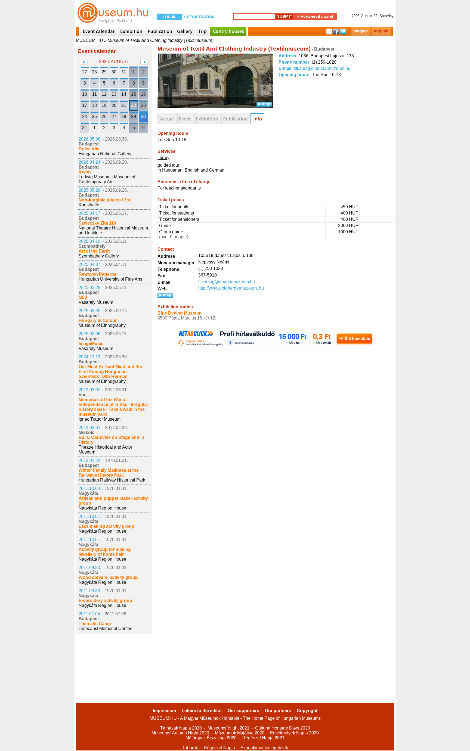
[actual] (167, 118)
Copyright (307, 710)
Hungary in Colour (98, 320)
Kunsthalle (89, 205)
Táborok (190, 747)
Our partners (278, 710)
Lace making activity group (106, 526)
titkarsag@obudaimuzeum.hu (322, 68)
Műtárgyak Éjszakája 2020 (211, 738)
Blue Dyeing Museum (179, 313)
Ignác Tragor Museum (99, 419)
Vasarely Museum (96, 302)
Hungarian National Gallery (105, 153)
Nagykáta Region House (102, 508)
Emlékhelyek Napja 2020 (294, 733)
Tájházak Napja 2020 (181, 728)
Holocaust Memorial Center (105, 628)
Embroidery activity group (105, 600)
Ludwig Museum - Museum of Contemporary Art (107, 179)
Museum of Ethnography (102, 325)
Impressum (164, 710)
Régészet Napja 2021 (263, 738)
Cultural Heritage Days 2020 (282, 728)
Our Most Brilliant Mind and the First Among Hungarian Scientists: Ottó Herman (110, 371)
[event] (185, 118)
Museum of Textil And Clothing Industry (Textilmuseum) (161, 40)
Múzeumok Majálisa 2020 (239, 733)
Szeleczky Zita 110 (97, 223)
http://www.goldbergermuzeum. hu (231, 288)
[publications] (236, 118)
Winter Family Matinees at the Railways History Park (109, 472)
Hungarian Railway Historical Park (112, 480)
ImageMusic (91, 343)
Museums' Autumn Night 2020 (180, 733)
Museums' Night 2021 (228, 728)
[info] (257, 118)
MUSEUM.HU (89, 40)
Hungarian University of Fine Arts (110, 279)
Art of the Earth (94, 251)
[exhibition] (207, 118)
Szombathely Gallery (99, 256)
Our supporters (243, 710)
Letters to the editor (202, 710)
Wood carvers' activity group (108, 577)
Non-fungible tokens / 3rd (105, 200)
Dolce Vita (89, 149)
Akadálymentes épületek (264, 747)
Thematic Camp (95, 623)
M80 (83, 297)
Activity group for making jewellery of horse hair (105, 552)
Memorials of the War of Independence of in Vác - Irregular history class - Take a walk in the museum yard (113, 407)
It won (85, 172)
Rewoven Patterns (97, 274)
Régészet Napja (219, 747)
